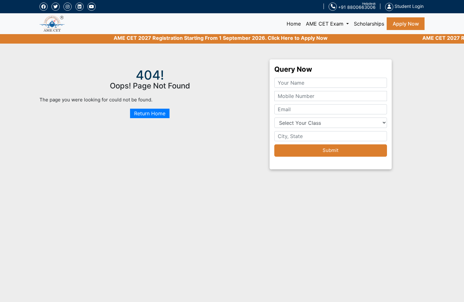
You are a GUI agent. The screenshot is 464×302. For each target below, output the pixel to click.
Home (295, 23)
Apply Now (406, 24)
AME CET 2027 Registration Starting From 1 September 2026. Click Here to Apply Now (215, 38)
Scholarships (369, 24)
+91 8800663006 (356, 7)
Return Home (149, 113)
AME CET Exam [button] (325, 24)
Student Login (408, 6)
